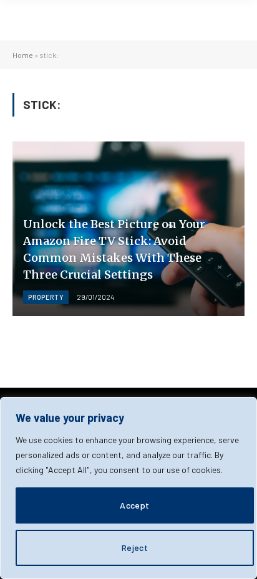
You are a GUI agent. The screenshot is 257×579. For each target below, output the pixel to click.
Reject (135, 547)
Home (22, 54)
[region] (128, 488)
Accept (135, 505)
